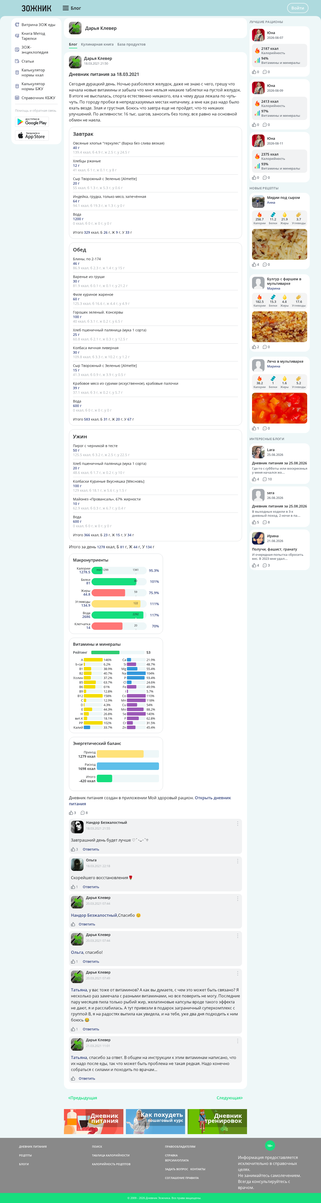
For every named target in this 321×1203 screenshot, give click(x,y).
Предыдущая (83, 1098)
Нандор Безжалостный (106, 822)
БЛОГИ (24, 1164)
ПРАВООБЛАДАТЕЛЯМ (180, 1146)
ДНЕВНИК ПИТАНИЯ (33, 1146)
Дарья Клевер (101, 28)
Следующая (228, 1098)
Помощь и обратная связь (35, 110)
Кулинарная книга (97, 44)
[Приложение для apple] (36, 135)
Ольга (91, 860)
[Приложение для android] (36, 122)
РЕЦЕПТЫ (25, 1155)
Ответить (91, 849)
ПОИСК (97, 1146)
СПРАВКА (171, 1155)
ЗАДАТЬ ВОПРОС (176, 1169)
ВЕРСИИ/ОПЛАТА (177, 1160)
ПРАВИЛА (192, 1178)
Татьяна (79, 990)
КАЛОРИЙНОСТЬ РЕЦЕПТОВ (111, 1164)
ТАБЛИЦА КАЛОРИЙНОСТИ (111, 1155)
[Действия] (237, 829)
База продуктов (131, 44)
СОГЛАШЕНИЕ (175, 1178)
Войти (297, 8)
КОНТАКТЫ (197, 1169)
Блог (73, 44)
